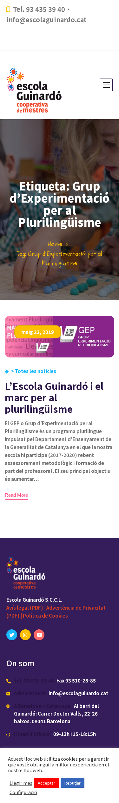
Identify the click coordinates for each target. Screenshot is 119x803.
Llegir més (21, 783)
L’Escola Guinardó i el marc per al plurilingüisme (54, 397)
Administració (30, 693)
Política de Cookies (45, 615)
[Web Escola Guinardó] (36, 85)
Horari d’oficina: (32, 733)
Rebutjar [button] (72, 783)
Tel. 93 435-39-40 (34, 680)
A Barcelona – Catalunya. (42, 706)
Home (55, 244)
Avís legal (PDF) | (26, 607)
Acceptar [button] (46, 783)
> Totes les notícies (33, 371)
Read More (16, 495)
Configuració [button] (23, 792)
